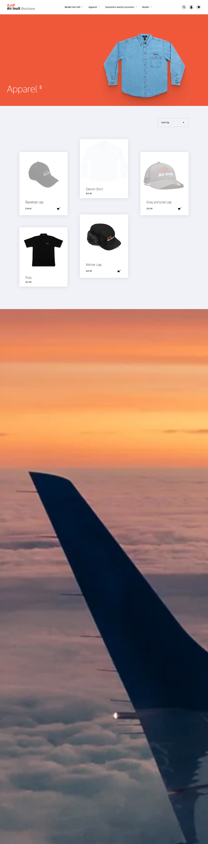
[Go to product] (43, 183)
